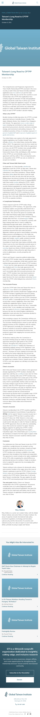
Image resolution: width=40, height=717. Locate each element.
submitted (26, 166)
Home (3, 13)
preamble (30, 450)
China (15, 267)
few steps (10, 289)
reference (17, 309)
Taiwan (6, 265)
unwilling (20, 374)
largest (26, 218)
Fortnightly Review (8, 631)
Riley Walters (20, 510)
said (9, 414)
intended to (14, 345)
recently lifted (32, 432)
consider (15, 182)
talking (11, 174)
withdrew (11, 142)
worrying (5, 248)
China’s (34, 279)
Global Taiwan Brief (13, 13)
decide (6, 299)
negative (17, 238)
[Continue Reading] (37, 574)
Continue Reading (7, 574)
